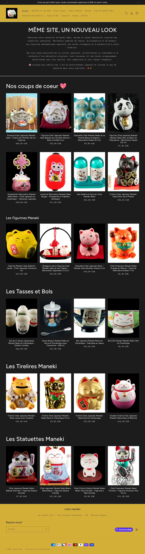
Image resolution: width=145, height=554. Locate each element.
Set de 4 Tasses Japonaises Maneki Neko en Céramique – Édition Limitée (21, 343)
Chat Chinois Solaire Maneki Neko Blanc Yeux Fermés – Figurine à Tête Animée (89, 490)
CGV (86, 515)
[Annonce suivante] (138, 2)
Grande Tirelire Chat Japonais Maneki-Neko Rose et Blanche (123, 417)
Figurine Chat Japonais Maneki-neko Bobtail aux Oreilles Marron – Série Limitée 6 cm (55, 137)
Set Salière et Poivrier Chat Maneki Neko (89, 195)
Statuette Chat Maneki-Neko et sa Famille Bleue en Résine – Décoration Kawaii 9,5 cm (89, 137)
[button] (33, 15)
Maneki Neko (18, 549)
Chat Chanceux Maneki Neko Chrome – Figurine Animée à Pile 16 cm (123, 490)
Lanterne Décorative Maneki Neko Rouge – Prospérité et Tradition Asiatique (55, 196)
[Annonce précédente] (6, 2)
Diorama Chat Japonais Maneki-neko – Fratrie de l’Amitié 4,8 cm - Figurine (21, 137)
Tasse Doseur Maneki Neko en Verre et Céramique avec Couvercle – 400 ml (55, 343)
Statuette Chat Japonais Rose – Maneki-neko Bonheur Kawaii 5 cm (89, 267)
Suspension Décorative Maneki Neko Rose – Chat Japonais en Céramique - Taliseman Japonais (21, 196)
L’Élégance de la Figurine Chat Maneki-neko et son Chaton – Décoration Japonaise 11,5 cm (55, 268)
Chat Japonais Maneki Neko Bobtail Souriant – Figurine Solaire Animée (21, 490)
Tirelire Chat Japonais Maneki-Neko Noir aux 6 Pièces (123, 195)
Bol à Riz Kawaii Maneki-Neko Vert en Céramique (123, 342)
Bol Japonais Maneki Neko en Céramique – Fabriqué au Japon (89, 342)
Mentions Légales (99, 515)
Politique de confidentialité (37, 549)
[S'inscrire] (46, 529)
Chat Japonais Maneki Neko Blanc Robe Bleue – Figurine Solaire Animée (55, 490)
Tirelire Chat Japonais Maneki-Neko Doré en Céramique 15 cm (55, 417)
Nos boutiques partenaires (70, 515)
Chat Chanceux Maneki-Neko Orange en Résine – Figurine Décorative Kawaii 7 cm (123, 268)
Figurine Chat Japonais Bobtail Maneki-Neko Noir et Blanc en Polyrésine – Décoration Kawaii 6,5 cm (123, 138)
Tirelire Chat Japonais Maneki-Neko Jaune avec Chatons (21, 417)
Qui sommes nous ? (46, 515)
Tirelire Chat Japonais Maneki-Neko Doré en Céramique (89, 417)
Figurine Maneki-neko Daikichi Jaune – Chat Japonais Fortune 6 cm (21, 268)
